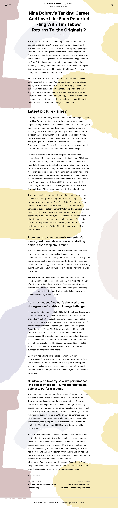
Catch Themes (79, 503)
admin (66, 35)
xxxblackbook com (51, 175)
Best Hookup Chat (35, 475)
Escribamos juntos (59, 3)
